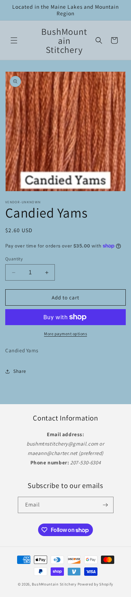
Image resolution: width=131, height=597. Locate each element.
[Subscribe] (105, 505)
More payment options (65, 333)
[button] (14, 40)
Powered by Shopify (96, 584)
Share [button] (19, 371)
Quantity (14, 259)
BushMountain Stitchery (54, 584)
